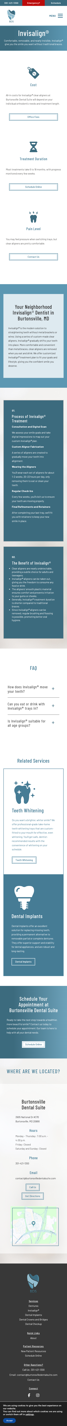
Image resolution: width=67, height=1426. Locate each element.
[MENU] (60, 15)
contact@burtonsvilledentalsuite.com (35, 1178)
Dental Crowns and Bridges (33, 1319)
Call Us (32, 1187)
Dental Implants (23, 961)
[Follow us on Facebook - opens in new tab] (29, 1394)
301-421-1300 (22, 1163)
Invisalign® (33, 1310)
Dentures (33, 1305)
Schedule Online (33, 186)
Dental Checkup (33, 1323)
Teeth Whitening (24, 860)
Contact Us (33, 256)
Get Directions (32, 1196)
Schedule (56, 2)
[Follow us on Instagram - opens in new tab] (37, 1394)
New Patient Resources (33, 1351)
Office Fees (33, 116)
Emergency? (33, 2)
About (33, 1338)
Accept (9, 1420)
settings (30, 1414)
